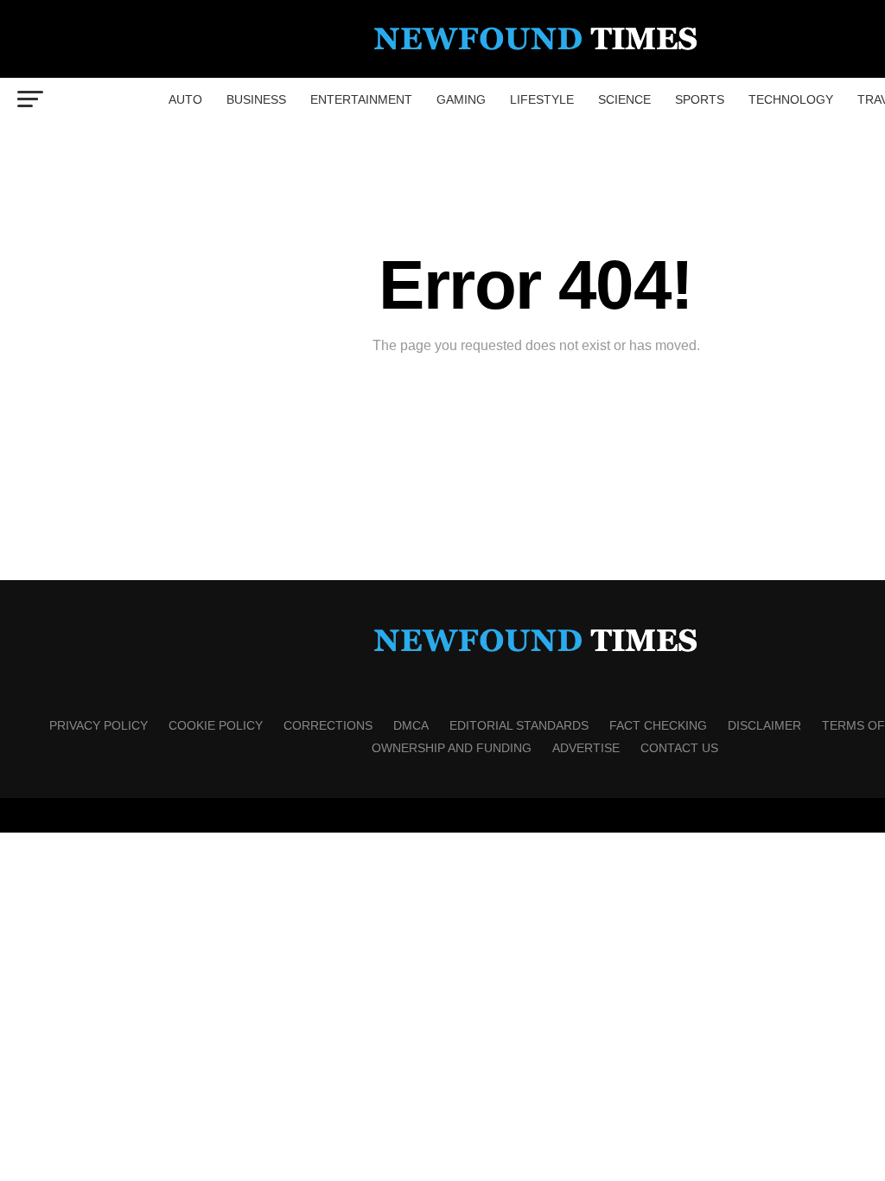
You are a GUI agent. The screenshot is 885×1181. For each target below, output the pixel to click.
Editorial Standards (519, 725)
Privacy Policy (98, 725)
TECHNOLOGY (790, 99)
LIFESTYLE (542, 99)
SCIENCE (624, 99)
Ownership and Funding (452, 748)
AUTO (185, 99)
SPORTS (699, 99)
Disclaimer (764, 725)
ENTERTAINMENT (361, 99)
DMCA (411, 725)
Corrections (327, 725)
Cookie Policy (216, 725)
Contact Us (679, 748)
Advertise (586, 748)
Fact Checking (658, 725)
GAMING (461, 99)
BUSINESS (256, 99)
